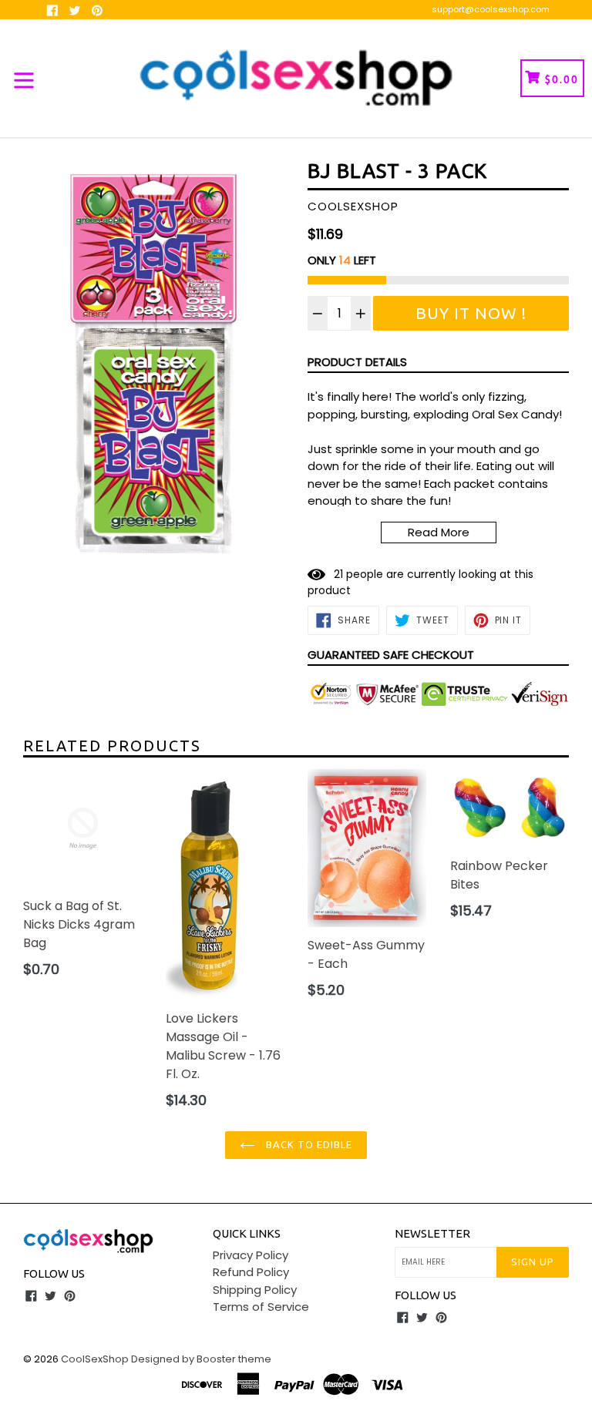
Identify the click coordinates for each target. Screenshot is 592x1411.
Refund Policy (251, 1272)
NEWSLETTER (432, 1233)
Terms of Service (261, 1306)
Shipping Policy (255, 1290)
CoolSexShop (95, 1359)
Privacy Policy (250, 1255)
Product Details (357, 362)
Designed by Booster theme (201, 1359)
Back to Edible (308, 1144)
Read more (438, 532)
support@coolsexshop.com (491, 9)
